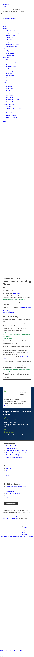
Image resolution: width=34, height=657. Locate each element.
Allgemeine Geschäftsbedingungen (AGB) (16, 486)
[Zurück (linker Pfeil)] (0, 656)
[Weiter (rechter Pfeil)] (2, 656)
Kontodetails (6, 4)
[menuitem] (17, 1)
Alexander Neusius (10, 309)
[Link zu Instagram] (3, 520)
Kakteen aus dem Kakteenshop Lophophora (16, 450)
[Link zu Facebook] (3, 522)
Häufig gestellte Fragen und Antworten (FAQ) (16, 452)
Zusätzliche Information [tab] (8, 312)
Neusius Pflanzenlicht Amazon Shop (14, 446)
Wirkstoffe (8, 498)
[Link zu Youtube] (3, 523)
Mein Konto (6, 1)
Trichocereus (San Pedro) (25, 307)
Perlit (27, 352)
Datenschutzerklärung (11, 491)
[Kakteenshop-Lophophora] (15, 18)
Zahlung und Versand (11, 495)
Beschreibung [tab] (6, 311)
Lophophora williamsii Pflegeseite (14, 457)
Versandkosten (16, 293)
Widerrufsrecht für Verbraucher (13, 493)
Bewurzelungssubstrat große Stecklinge (19, 348)
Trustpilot (6, 406)
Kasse (4, 6)
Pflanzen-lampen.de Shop (12, 448)
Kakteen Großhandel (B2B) (12, 455)
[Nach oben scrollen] (0, 652)
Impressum (8, 489)
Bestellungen (6, 2)
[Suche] (3, 119)
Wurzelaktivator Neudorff (17, 363)
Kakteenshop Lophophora (9, 516)
